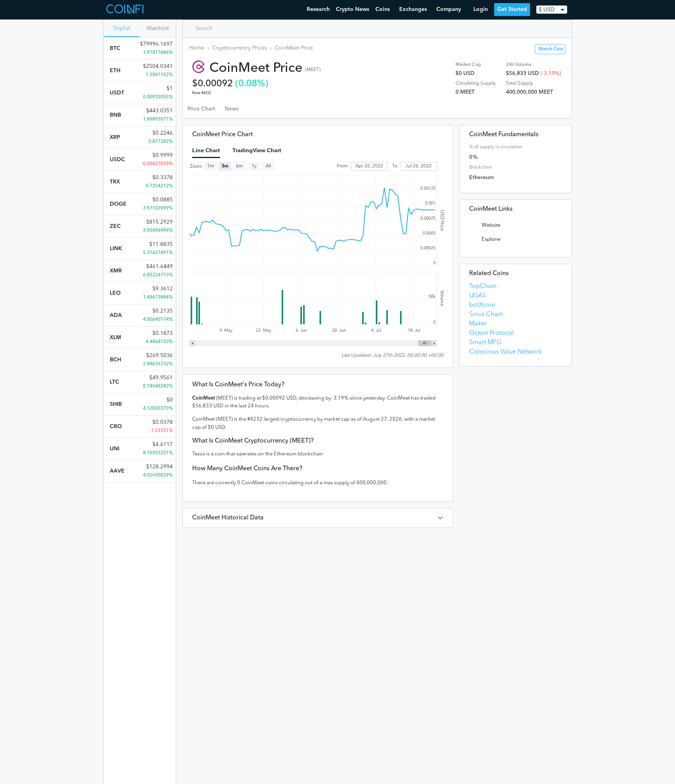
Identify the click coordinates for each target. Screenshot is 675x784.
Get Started (512, 9)
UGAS (477, 296)
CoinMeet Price (294, 48)
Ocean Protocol (491, 333)
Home (196, 48)
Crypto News (352, 9)
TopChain (482, 286)
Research (318, 9)
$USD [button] (547, 9)
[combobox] (222, 28)
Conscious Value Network (505, 352)
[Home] (125, 10)
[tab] (201, 109)
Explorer (491, 239)
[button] (318, 517)
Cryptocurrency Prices (239, 48)
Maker (478, 324)
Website (491, 225)
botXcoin (482, 305)
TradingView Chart (256, 150)
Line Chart (206, 150)
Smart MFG (485, 343)
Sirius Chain (486, 314)
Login (480, 9)
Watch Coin (550, 49)
